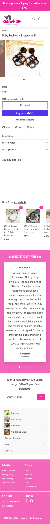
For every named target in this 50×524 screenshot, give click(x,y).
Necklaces (29, 475)
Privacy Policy (7, 475)
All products (20, 202)
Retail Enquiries (8, 471)
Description (7, 136)
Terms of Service (9, 483)
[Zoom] (39, 72)
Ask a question (9, 149)
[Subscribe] (41, 397)
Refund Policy (7, 479)
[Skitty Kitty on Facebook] (31, 500)
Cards (27, 483)
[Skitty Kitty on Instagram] (26, 500)
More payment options (25, 120)
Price (4, 87)
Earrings (28, 471)
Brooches (28, 479)
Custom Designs (9, 143)
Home (4, 30)
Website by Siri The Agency (31, 518)
